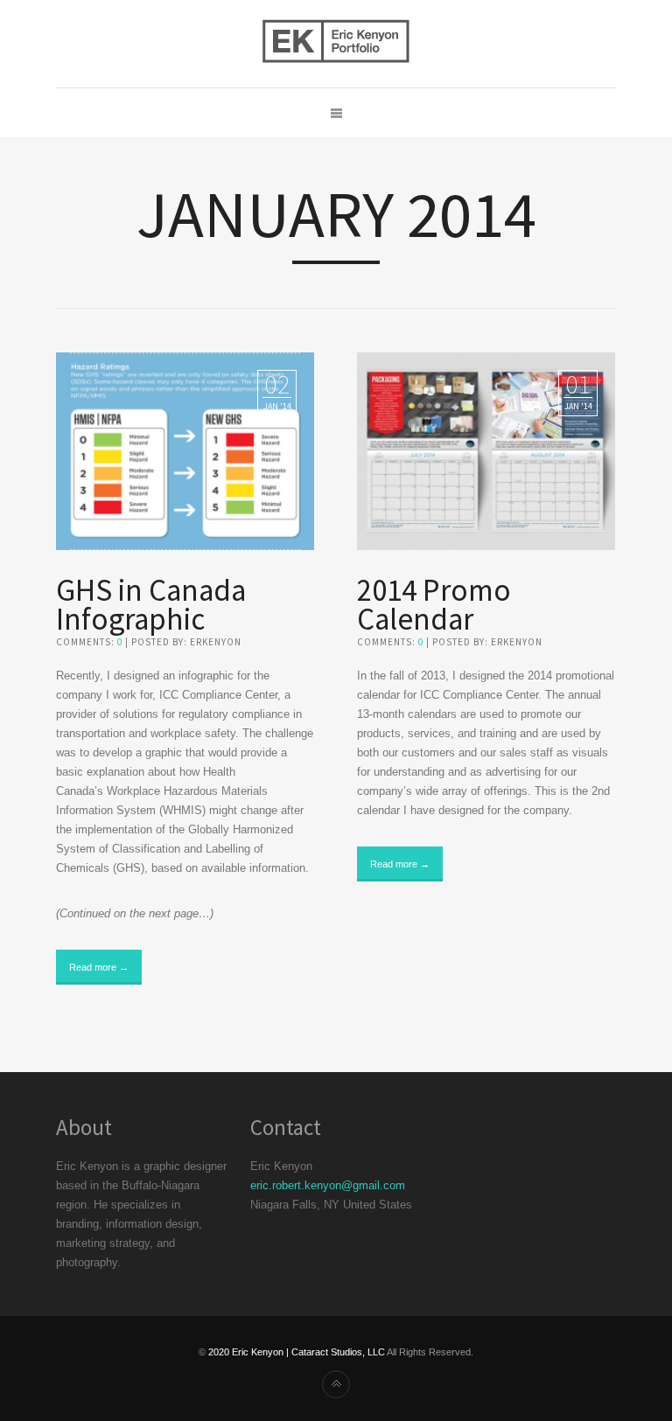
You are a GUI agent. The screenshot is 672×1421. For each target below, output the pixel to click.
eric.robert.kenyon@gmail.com (327, 1185)
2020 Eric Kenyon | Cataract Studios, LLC (296, 1352)
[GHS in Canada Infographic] (185, 451)
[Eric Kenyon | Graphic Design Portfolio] (336, 43)
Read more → (99, 967)
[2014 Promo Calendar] (486, 451)
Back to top (336, 1384)
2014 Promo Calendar (434, 605)
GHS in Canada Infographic (151, 605)
